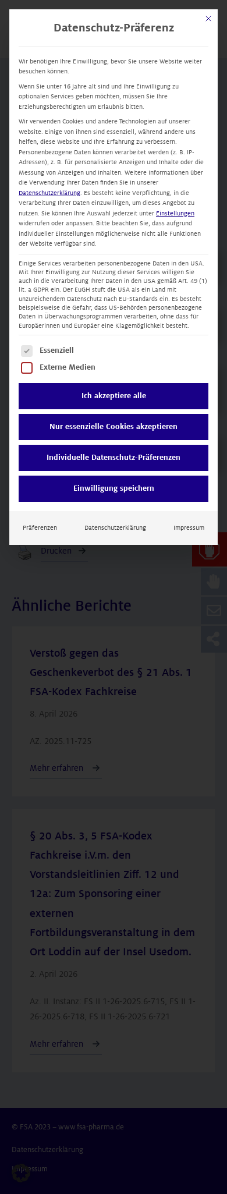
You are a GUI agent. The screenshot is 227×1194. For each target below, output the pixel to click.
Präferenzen (40, 528)
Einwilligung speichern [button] (113, 488)
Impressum (188, 528)
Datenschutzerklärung (49, 193)
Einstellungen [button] (175, 213)
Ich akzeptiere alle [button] (113, 396)
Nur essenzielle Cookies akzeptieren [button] (113, 427)
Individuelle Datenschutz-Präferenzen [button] (113, 457)
